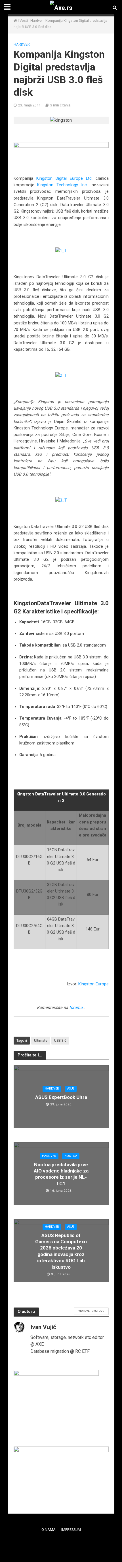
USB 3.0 (60, 1040)
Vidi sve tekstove (91, 1310)
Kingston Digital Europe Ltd (64, 178)
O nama (48, 1529)
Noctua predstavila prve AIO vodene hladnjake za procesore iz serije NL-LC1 (61, 1174)
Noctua (70, 1156)
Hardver (36, 20)
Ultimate (40, 1040)
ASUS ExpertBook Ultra (61, 1097)
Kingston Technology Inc (62, 185)
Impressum (71, 1529)
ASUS (70, 1088)
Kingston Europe (93, 984)
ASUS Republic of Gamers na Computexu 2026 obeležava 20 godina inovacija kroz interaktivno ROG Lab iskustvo (61, 1251)
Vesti (24, 20)
